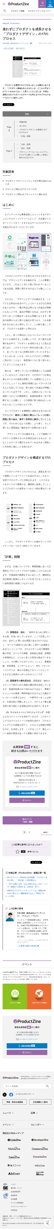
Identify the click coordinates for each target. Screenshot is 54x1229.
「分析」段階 (24, 144)
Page (9, 150)
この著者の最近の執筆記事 (28, 945)
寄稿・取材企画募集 (14, 1102)
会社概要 (14, 1199)
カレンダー (36, 1124)
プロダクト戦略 (18, 10)
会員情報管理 (15, 1191)
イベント (7, 1124)
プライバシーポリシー (19, 1206)
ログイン (28, 800)
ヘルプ (13, 1184)
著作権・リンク (16, 1188)
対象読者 (23, 122)
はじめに (23, 125)
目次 (27, 114)
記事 (33, 1112)
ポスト (9, 104)
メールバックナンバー (28, 786)
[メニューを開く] (4, 4)
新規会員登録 (27, 793)
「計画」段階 (24, 136)
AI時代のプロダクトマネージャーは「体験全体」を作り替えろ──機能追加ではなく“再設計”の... (27, 891)
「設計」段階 (24, 148)
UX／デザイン (20, 48)
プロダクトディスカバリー (39, 10)
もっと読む (10, 896)
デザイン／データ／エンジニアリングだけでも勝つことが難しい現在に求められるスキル (34, 155)
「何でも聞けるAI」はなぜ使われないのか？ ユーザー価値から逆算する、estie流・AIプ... (27, 885)
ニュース (7, 1112)
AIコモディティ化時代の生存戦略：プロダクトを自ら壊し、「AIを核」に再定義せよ (27, 878)
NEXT (45, 832)
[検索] (5, 11)
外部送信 (14, 1210)
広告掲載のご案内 (40, 1102)
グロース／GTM (8, 48)
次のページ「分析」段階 (27, 820)
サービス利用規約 (17, 1202)
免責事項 (14, 1195)
